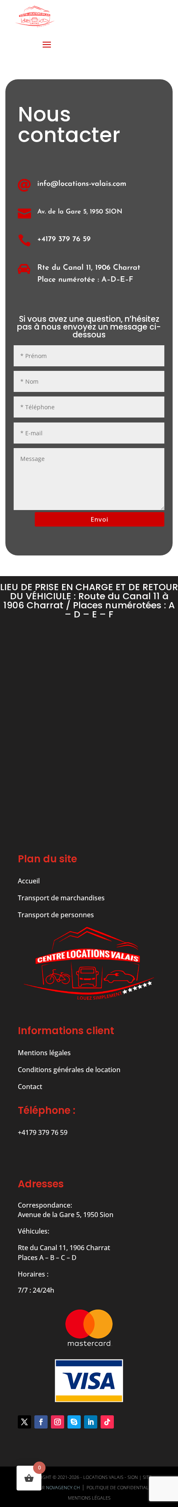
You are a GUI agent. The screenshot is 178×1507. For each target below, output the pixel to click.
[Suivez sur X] (24, 1422)
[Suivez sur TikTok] (107, 1422)
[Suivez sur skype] (74, 1422)
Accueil (29, 880)
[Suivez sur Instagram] (57, 1422)
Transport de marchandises (61, 897)
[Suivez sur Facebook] (41, 1422)
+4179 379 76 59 (64, 239)
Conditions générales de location (69, 1069)
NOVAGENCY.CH (63, 1487)
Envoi (99, 519)
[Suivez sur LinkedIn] (90, 1422)
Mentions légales (44, 1052)
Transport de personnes (56, 914)
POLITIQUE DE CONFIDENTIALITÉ (121, 1487)
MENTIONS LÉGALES (89, 1498)
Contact (30, 1086)
